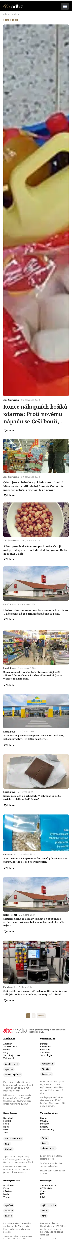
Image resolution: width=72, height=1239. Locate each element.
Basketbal (8, 1118)
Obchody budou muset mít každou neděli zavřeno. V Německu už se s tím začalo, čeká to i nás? (35, 611)
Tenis (6, 1132)
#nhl (7, 1144)
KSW (42, 1197)
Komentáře (45, 1046)
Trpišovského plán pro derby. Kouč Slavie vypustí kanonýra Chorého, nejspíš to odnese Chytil (18, 1160)
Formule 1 (8, 1121)
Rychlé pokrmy (47, 1129)
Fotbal (6, 1123)
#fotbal (8, 1149)
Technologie (46, 1055)
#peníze (45, 1069)
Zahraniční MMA (48, 1185)
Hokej (6, 1126)
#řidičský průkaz (13, 1074)
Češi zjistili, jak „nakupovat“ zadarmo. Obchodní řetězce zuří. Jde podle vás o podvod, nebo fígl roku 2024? (35, 992)
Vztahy (6, 1197)
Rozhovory (45, 1049)
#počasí (9, 1205)
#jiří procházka (49, 1205)
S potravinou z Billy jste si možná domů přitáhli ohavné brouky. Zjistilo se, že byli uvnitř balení (35, 860)
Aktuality (7, 1044)
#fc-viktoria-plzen (13, 1138)
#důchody (46, 1074)
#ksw (44, 1210)
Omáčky (44, 1121)
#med (44, 1138)
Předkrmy (44, 1123)
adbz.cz (6, 14)
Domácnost (8, 1185)
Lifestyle (7, 1191)
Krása (6, 1188)
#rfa (44, 1216)
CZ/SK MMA (46, 1188)
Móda (6, 1194)
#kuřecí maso (48, 1148)
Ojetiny (6, 1049)
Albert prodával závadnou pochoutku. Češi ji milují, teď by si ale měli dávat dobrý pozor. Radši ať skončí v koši (35, 550)
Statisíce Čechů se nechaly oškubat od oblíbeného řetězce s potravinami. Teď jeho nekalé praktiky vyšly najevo (33, 922)
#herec (8, 1216)
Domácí (44, 1044)
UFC (42, 1194)
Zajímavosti (8, 1058)
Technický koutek (11, 1055)
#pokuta (9, 1069)
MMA (5, 1129)
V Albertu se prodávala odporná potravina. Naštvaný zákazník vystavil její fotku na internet (33, 737)
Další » (41, 1016)
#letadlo (9, 1210)
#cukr (44, 1143)
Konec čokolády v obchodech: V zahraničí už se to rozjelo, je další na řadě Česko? (32, 797)
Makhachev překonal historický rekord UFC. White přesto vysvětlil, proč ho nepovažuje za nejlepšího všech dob (53, 1229)
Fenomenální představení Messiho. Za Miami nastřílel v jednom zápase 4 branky (16, 1170)
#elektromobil (11, 1064)
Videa (43, 1191)
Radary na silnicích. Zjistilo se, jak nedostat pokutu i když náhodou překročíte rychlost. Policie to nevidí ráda (52, 1087)
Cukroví (43, 1118)
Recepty (44, 1126)
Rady (5, 1052)
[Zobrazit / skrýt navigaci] (65, 6)
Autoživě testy (10, 1046)
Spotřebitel (45, 1052)
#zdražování (47, 1063)
